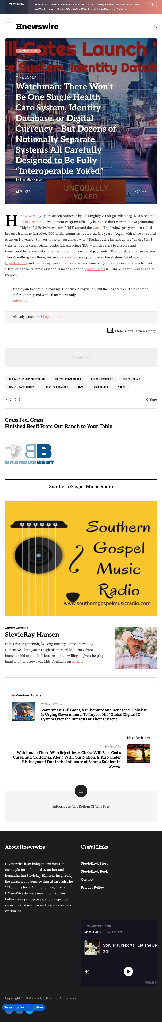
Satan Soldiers (28, 51)
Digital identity (16, 263)
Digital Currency (102, 379)
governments (95, 269)
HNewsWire (28, 216)
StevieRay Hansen (31, 179)
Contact (87, 880)
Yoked (122, 387)
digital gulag (131, 379)
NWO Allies (101, 387)
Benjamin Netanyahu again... (52, 4)
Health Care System (22, 387)
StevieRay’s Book (94, 872)
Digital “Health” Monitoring (27, 379)
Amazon (78, 662)
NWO (81, 387)
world (97, 228)
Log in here (52, 317)
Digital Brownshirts (68, 379)
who (67, 257)
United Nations (31, 222)
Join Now (20, 301)
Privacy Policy (92, 888)
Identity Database (56, 387)
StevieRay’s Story (94, 864)
